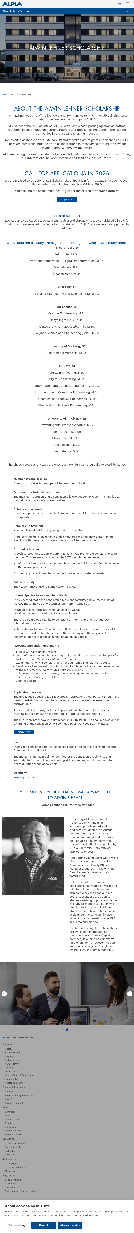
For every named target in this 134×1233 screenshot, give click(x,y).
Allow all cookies (70, 1225)
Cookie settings (17, 1225)
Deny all (43, 1225)
